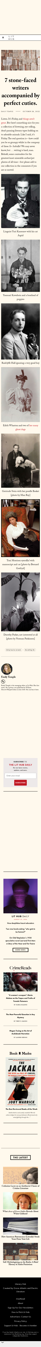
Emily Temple (7, 111)
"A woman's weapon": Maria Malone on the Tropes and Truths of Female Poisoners (20, 998)
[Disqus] (20, 721)
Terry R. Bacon (21, 1021)
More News (20, 950)
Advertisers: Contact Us (20, 1316)
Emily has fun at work (13, 650)
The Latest (20, 1157)
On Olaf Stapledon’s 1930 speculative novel (20, 940)
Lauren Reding (21, 1037)
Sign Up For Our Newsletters (20, 1307)
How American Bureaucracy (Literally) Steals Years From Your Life (20, 1238)
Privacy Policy (20, 1321)
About (20, 1303)
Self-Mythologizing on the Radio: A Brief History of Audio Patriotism (20, 1264)
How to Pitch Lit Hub (20, 1312)
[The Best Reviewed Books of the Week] (22, 1082)
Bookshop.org (19, 1334)
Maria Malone (21, 1005)
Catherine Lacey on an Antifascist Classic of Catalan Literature (20, 1187)
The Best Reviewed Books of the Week (21, 1109)
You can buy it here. (32, 689)
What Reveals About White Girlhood (20, 1213)
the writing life (30, 650)
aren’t (32, 119)
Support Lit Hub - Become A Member (20, 1325)
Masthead (20, 1298)
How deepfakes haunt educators (20, 923)
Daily (20, 916)
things (26, 119)
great (3, 123)
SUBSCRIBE (20, 783)
